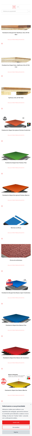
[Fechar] (30, 404)
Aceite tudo (16, 422)
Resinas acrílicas (16, 227)
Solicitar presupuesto (16, 39)
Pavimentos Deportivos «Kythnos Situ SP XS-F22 (16, 66)
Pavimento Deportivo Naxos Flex (16, 325)
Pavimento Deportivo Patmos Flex (16, 162)
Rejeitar (16, 432)
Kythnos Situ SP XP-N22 (15, 97)
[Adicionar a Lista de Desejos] (2, 44)
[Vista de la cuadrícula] (14, 7)
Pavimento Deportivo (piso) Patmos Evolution (16, 130)
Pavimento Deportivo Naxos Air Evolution (16, 358)
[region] (16, 419)
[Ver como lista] (17, 7)
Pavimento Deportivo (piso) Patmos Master (16, 195)
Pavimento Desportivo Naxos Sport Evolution (16, 292)
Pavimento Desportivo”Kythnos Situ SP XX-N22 (16, 33)
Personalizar (16, 427)
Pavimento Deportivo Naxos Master (16, 390)
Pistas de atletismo (16, 260)
